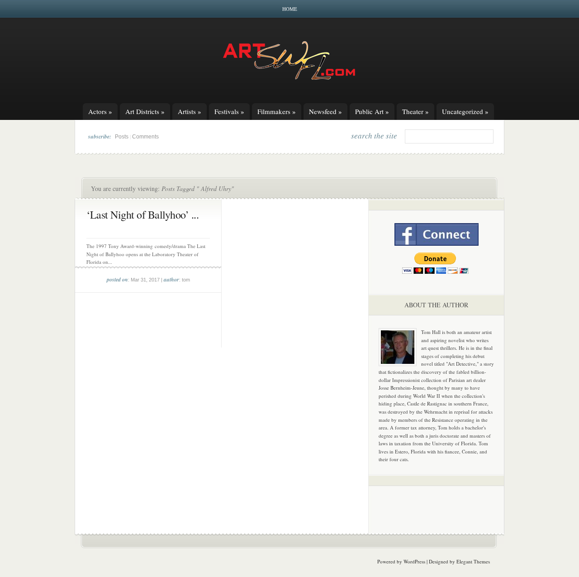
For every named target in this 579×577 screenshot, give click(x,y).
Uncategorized (465, 111)
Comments (145, 137)
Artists (189, 111)
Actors (100, 111)
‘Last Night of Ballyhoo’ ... (142, 214)
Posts (121, 137)
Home (289, 8)
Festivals (229, 111)
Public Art (372, 111)
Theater (415, 111)
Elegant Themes (473, 561)
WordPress (414, 561)
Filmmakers (276, 111)
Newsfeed (325, 111)
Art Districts (145, 111)
